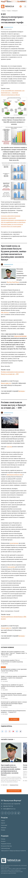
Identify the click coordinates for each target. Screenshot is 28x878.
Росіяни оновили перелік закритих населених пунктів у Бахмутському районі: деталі (14, 695)
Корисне (3, 823)
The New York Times (13, 282)
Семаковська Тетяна (8, 27)
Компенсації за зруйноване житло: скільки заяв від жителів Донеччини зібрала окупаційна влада (14, 703)
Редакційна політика (6, 843)
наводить (9, 446)
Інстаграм (22, 391)
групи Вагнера (14, 543)
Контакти (3, 841)
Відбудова (3, 827)
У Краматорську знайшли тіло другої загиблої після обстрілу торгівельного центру (12, 686)
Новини (3, 820)
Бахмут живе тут (6, 628)
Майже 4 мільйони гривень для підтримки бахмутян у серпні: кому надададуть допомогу (13, 677)
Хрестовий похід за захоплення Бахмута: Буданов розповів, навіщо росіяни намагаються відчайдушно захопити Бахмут (10, 770)
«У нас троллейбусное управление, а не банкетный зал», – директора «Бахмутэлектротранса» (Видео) (12, 93)
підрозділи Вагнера (20, 336)
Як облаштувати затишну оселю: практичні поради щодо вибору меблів (14, 670)
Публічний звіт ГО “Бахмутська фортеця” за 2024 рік (13, 850)
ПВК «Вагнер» (5, 312)
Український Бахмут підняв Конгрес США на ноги (13, 618)
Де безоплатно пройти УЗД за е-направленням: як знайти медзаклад (12, 661)
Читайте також (7, 739)
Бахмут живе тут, (6, 383)
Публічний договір (5, 848)
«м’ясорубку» (11, 567)
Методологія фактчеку (6, 846)
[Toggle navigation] (25, 6)
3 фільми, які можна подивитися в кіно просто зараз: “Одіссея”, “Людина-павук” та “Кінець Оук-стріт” (14, 653)
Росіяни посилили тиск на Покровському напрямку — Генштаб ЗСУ (13, 711)
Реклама (3, 830)
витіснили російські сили (14, 474)
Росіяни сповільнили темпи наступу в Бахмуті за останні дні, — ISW (12, 373)
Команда (3, 839)
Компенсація (4, 825)
